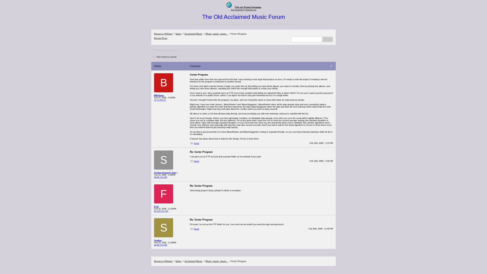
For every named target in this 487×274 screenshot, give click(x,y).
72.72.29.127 (160, 100)
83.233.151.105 (161, 211)
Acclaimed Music (193, 33)
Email (196, 143)
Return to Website (163, 33)
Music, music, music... (216, 33)
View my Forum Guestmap (248, 7)
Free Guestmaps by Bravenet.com (243, 10)
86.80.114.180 (160, 177)
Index (178, 33)
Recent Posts (160, 38)
